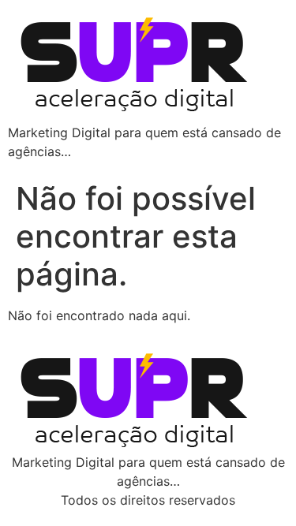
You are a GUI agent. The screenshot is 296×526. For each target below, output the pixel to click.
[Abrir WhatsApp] (256, 486)
